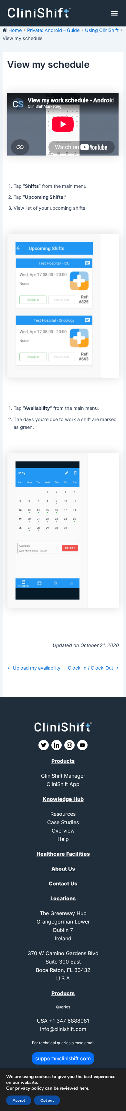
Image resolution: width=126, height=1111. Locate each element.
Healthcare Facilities (63, 854)
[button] (114, 13)
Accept (19, 1100)
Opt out (47, 1100)
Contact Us (63, 883)
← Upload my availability (33, 668)
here (83, 1088)
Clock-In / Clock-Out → (93, 668)
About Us (63, 868)
